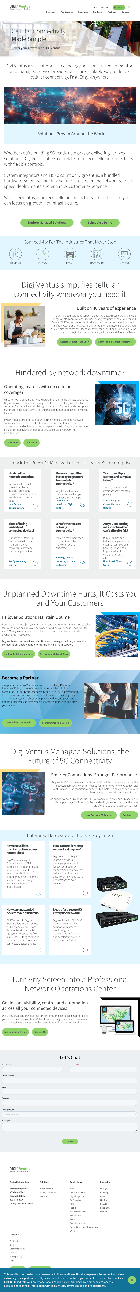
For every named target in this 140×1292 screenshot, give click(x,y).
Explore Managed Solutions (47, 222)
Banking (104, 1192)
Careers (13, 1252)
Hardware (97, 12)
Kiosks (73, 1207)
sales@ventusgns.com (21, 1203)
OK (132, 1280)
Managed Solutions (49, 1192)
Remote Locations (78, 1223)
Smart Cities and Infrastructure (84, 1227)
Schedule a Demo (100, 222)
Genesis (43, 1196)
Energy (103, 1188)
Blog (95, 7)
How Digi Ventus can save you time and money (65, 561)
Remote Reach (76, 1215)
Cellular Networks (78, 1192)
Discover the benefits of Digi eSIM (64, 504)
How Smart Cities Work (112, 563)
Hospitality (105, 1207)
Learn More (12, 442)
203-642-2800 (17, 1199)
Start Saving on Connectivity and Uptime (112, 504)
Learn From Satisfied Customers (115, 341)
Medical (103, 1200)
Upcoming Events (17, 1248)
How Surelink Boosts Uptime (16, 506)
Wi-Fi (72, 1230)
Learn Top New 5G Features (98, 815)
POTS (72, 1219)
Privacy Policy (16, 1256)
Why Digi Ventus (47, 1188)
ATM (72, 1188)
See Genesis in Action (15, 1032)
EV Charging (75, 1200)
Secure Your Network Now (54, 654)
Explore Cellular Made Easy (74, 341)
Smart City (105, 1204)
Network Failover (78, 1211)
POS (72, 1204)
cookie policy (61, 1282)
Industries (83, 12)
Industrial (104, 1211)
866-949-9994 (17, 1192)
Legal (12, 1260)
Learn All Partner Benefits (19, 722)
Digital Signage (77, 1196)
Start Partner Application (55, 723)
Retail (102, 1196)
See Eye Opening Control (17, 563)
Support (105, 7)
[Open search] (129, 7)
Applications (67, 12)
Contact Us (118, 7)
